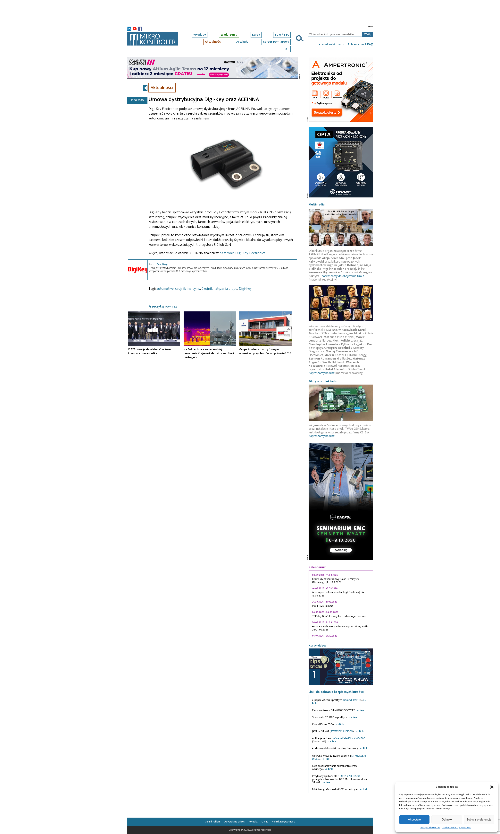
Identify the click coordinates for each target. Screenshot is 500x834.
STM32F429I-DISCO (341, 731)
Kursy (256, 34)
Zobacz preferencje (479, 819)
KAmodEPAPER (351, 700)
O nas (265, 821)
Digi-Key (245, 289)
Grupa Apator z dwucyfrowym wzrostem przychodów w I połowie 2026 (265, 351)
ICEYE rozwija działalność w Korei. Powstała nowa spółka (150, 351)
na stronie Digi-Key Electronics (242, 253)
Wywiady (199, 34)
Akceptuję (414, 819)
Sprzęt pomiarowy (276, 41)
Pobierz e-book (360, 44)
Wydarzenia (229, 34)
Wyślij (367, 34)
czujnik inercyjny (187, 289)
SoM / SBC (282, 34)
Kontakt (253, 821)
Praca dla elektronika (331, 44)
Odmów (447, 819)
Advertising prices (234, 821)
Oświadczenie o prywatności (456, 828)
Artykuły (242, 41)
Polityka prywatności (283, 821)
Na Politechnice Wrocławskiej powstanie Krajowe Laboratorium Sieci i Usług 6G (209, 353)
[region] (341, 604)
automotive (165, 289)
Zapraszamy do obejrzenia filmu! (342, 276)
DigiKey (162, 264)
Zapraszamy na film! (322, 373)
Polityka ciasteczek (430, 828)
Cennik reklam (213, 821)
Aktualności (213, 41)
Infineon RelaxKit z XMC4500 (349, 738)
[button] (492, 787)
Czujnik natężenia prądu (219, 289)
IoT (287, 49)
